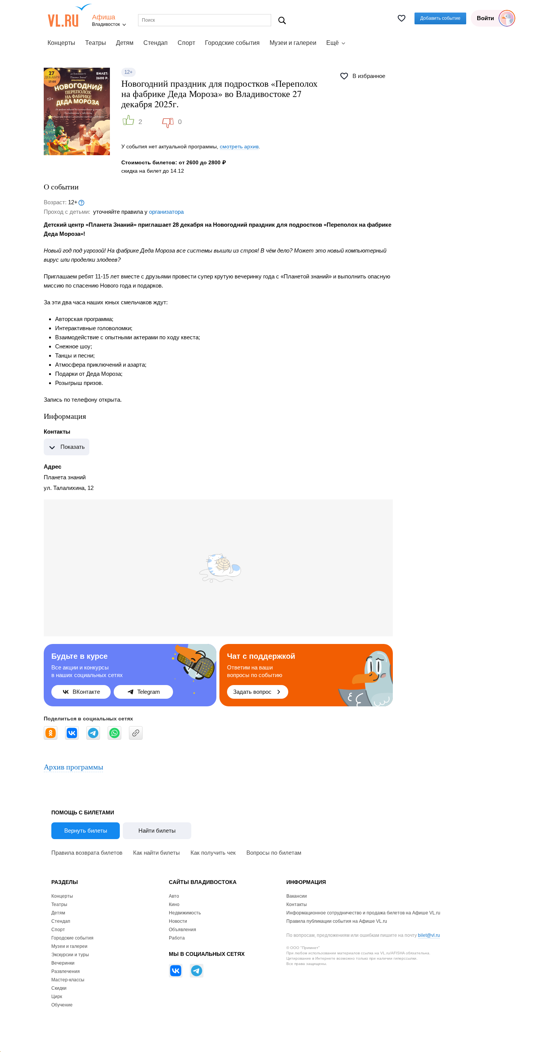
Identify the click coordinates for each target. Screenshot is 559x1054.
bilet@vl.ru (429, 935)
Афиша (103, 17)
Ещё (332, 43)
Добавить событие (440, 18)
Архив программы (73, 766)
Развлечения (65, 971)
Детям (124, 43)
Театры (95, 43)
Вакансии (296, 896)
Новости (178, 921)
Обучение (62, 1005)
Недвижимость (185, 913)
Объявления (182, 929)
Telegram (148, 691)
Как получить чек (213, 852)
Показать (72, 447)
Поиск (282, 20)
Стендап (155, 43)
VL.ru (70, 15)
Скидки (59, 988)
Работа (177, 938)
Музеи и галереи (293, 43)
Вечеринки (63, 963)
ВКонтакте (86, 691)
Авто (174, 896)
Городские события (232, 43)
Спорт (186, 43)
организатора (166, 211)
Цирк (56, 996)
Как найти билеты (156, 852)
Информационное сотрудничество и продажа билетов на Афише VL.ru (363, 913)
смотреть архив (239, 146)
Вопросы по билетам (273, 852)
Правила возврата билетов (86, 852)
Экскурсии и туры (70, 954)
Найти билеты (157, 830)
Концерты (61, 43)
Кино (174, 904)
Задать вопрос (252, 691)
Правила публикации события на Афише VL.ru (336, 921)
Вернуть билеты (85, 830)
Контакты (296, 904)
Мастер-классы (67, 979)
